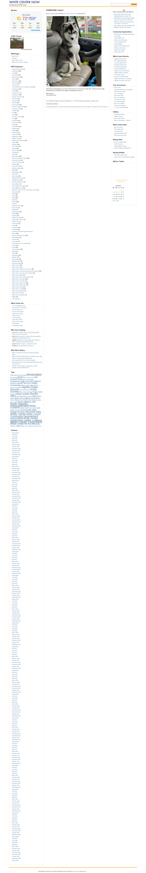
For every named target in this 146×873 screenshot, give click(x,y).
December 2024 (16, 472)
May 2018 (14, 628)
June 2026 (15, 436)
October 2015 (15, 690)
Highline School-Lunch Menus (122, 70)
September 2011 (16, 787)
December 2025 (16, 448)
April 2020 (14, 583)
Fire (13, 112)
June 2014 (15, 722)
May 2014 (14, 723)
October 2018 (15, 619)
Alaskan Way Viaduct (17, 69)
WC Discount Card (17, 309)
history (14, 142)
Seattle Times (15, 221)
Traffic (13, 247)
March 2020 (15, 585)
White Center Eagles (17, 275)
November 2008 (16, 854)
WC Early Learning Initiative (121, 76)
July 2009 (14, 838)
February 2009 (16, 848)
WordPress (75, 871)
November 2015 (16, 688)
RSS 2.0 (72, 100)
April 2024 (14, 488)
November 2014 (16, 712)
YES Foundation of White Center (33, 426)
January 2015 (15, 708)
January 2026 (15, 446)
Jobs (13, 154)
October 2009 (15, 832)
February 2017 (16, 658)
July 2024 (14, 482)
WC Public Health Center (120, 155)
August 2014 (15, 718)
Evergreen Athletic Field (120, 133)
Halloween (14, 128)
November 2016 (16, 664)
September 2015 (16, 692)
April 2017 (14, 654)
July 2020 (14, 577)
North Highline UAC (17, 188)
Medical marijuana (16, 168)
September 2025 (16, 454)
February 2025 (16, 468)
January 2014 (15, 731)
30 (123, 198)
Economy (14, 98)
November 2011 (16, 783)
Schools (14, 215)
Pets (13, 199)
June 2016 (15, 674)
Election (14, 102)
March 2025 (15, 466)
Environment (15, 104)
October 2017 (15, 642)
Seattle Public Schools (18, 219)
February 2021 (16, 563)
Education (14, 100)
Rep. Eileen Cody (118, 95)
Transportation (16, 249)
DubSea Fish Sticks (17, 96)
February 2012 (16, 777)
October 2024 (15, 476)
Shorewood (15, 223)
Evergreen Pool (16, 108)
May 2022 (14, 533)
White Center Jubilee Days (19, 283)
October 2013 (15, 737)
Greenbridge (15, 126)
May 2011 (14, 795)
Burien (13, 79)
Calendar (14, 58)
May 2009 (14, 842)
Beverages (15, 75)
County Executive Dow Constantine (123, 89)
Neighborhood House (17, 178)
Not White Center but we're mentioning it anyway (24, 190)
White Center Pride (17, 292)
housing (14, 148)
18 (115, 196)
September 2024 (16, 478)
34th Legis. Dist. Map (119, 91)
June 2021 (15, 555)
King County (15, 156)
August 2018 (15, 623)
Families (14, 110)
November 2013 (16, 735)
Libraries (14, 164)
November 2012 (16, 759)
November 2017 (16, 640)
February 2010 (16, 824)
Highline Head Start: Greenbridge (122, 78)
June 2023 (15, 508)
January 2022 (15, 541)
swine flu (14, 239)
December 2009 (16, 828)
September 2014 (16, 716)
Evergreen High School (18, 106)
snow (22, 410)
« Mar (113, 200)
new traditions (15, 184)
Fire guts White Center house (25, 345)
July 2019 (14, 601)
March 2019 (15, 609)
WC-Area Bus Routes (18, 311)
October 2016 (15, 666)
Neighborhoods (16, 180)
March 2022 (15, 537)
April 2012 (14, 773)
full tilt (16, 383)
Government (15, 122)
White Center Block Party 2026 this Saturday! (23, 360)
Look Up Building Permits (18, 305)
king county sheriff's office (24, 394)
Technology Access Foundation (20, 243)
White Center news (17, 289)
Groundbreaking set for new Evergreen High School (60, 106)
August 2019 (15, 599)
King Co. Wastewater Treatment (122, 120)
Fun (13, 118)
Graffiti (13, 124)
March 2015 (15, 704)
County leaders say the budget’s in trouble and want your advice (90, 106)
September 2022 (16, 525)
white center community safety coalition (22, 273)
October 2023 (15, 500)
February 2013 (16, 753)
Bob (86, 871)
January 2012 (15, 779)
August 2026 (15, 432)
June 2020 (15, 579)
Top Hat (14, 245)
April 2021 (14, 559)
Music (13, 174)
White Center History (17, 321)
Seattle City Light (16, 217)
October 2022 (15, 524)
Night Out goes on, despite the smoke (27, 343)
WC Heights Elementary (120, 60)
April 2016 (14, 678)
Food (13, 114)
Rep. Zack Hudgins (119, 103)
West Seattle (15, 259)
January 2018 (15, 636)
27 (118, 198)
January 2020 (15, 589)
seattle (22, 408)
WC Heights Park (118, 129)
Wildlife (14, 296)
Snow (13, 225)
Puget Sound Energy (119, 118)
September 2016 (16, 668)
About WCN (15, 56)
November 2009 (16, 830)
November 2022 (16, 521)
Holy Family (15, 146)
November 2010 (16, 807)
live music (29, 396)
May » (117, 200)
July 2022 (14, 529)
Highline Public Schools (24, 388)
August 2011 (15, 789)
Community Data (16, 317)
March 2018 (15, 632)
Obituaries (14, 192)
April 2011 (14, 797)
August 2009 (15, 836)
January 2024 (15, 494)
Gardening (15, 120)
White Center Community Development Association (25, 271)
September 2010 (16, 811)
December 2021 (16, 543)
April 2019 (14, 607)
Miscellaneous (15, 172)
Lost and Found (16, 166)
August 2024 (15, 480)
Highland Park (15, 136)
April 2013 (14, 749)
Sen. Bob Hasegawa (119, 101)
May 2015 (14, 700)
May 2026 (14, 438)
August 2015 (15, 694)
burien (21, 377)
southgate (14, 229)
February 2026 (16, 444)
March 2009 (15, 846)
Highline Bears (16, 138)
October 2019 (15, 595)
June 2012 (15, 769)
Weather (14, 257)
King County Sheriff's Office (19, 158)
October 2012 (15, 761)
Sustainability (15, 237)
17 (113, 196)
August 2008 (15, 860)
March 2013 (15, 751)
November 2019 (16, 593)
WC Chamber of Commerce (19, 307)
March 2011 (15, 799)
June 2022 (15, 531)
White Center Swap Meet (18, 294)
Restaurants (15, 211)
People (14, 197)
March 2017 (15, 656)
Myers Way (15, 176)
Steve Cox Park (118, 127)
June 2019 (15, 603)
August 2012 (15, 765)
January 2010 (15, 826)
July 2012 (14, 767)
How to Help (15, 150)
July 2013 (14, 743)
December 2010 (16, 805)
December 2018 (16, 615)
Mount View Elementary (120, 66)
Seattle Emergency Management (122, 148)
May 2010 (14, 818)
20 (118, 196)
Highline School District (18, 140)
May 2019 (14, 605)
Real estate (15, 207)
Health (13, 130)
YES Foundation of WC (120, 42)
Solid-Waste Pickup (119, 114)
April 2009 (14, 844)
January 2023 (15, 518)
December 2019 (16, 591)
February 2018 (16, 634)
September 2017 (16, 644)
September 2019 (16, 597)
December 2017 (16, 638)
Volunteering (15, 255)
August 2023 (15, 504)
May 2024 (14, 486)
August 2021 (15, 551)
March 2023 (15, 514)
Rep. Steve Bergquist (119, 105)
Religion (14, 209)
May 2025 (14, 462)
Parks (13, 195)
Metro (13, 170)
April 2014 (14, 725)
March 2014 (15, 727)
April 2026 (14, 440)
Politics (14, 201)
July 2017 (14, 648)
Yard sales (15, 298)
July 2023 (14, 506)
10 (113, 194)
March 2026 (15, 442)
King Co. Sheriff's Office (120, 142)
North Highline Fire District (19, 186)
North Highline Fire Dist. (120, 146)
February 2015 (16, 706)
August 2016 (15, 670)
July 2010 (14, 815)
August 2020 (15, 575)
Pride (13, 203)
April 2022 (14, 535)
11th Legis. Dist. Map (119, 99)
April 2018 (14, 630)
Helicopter (14, 132)
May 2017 (14, 652)
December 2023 (16, 496)
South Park (15, 227)
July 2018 (14, 624)
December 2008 (16, 852)
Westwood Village (16, 263)
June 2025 (15, 460)
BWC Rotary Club (119, 52)
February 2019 (16, 611)
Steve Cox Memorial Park (18, 235)
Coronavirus (15, 89)
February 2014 (16, 729)
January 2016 (15, 684)
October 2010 (15, 809)
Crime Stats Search (17, 319)
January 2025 (15, 470)
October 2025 (15, 452)
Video (13, 253)
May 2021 (14, 557)
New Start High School (18, 182)
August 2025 (15, 456)
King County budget (25, 392)
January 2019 (15, 613)
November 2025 (16, 450)
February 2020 (16, 587)
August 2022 (15, 527)
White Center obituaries (18, 291)
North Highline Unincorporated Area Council (22, 405)
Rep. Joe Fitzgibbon (119, 97)
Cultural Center (16, 93)
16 (123, 194)
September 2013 (16, 739)
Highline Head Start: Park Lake (122, 80)
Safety (13, 213)
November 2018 (16, 617)
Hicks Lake (15, 134)
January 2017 (15, 660)
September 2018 (16, 620)
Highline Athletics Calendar (121, 72)
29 (121, 198)
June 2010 (15, 817)
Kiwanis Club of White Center (121, 46)
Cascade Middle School (120, 62)
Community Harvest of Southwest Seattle (22, 87)
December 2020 (16, 567)
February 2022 (16, 539)
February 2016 (16, 682)
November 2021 (16, 545)
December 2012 (16, 757)
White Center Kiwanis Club (19, 285)
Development (15, 94)
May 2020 (14, 581)
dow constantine (28, 379)
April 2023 (14, 512)
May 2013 (14, 747)
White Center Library (17, 287)
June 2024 (15, 484)
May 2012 (14, 771)
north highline (14, 398)
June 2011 (14, 793)
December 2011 (16, 781)
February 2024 (16, 492)
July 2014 (14, 719)
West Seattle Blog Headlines (123, 12)
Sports (13, 233)
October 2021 (15, 547)
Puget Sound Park (16, 205)
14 (120, 194)
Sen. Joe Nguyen (118, 93)
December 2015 (16, 686)
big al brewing (13, 377)
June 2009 (15, 840)
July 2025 (14, 458)
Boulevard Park (16, 77)
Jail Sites (14, 152)
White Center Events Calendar (20, 62)
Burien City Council (29, 377)
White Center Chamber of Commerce (21, 269)
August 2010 (15, 813)
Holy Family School (25, 390)
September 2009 (16, 834)
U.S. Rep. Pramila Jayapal (121, 107)
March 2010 (15, 822)
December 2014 (16, 710)
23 (123, 196)
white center (18, 414)
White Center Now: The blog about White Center (25, 3)
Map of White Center (17, 60)
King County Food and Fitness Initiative (124, 157)
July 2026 (14, 434)
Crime (13, 91)
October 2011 (15, 785)
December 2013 (16, 733)
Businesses (15, 81)
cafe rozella (15, 83)
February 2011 (16, 801)
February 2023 (16, 516)
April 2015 (14, 702)
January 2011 (15, 803)
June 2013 (15, 745)
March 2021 (15, 561)
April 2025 (14, 464)
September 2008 (16, 858)
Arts (13, 73)
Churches (14, 85)
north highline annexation (30, 398)
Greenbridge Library (17, 325)
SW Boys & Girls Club (120, 48)
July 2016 (14, 672)
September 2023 (16, 502)
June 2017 (15, 650)
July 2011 (14, 791)
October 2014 (15, 714)
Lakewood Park (16, 160)
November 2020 (16, 569)
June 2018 (15, 626)
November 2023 (16, 498)
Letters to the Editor (17, 162)
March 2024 (15, 490)
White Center (15, 265)
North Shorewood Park (120, 135)
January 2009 (15, 850)
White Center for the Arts (18, 281)
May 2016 (14, 676)
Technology (15, 241)
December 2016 (16, 662)
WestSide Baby (16, 261)
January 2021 (15, 565)
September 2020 (16, 573)
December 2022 (16, 520)
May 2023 (14, 510)
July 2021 (14, 553)
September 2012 (16, 763)
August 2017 (15, 646)
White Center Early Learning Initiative (21, 277)
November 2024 (16, 474)
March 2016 (15, 680)
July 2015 (14, 696)
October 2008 (15, 856)
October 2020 (15, 571)
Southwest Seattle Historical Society (21, 231)
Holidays (14, 144)
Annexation (15, 71)
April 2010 (14, 821)
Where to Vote (16, 315)
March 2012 (15, 775)
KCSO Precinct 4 (118, 144)
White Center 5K (16, 267)
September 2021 (16, 549)
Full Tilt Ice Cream (16, 116)
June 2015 (15, 698)
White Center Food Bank (18, 279)
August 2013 (15, 741)
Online (13, 193)
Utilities (14, 251)
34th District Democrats (18, 375)
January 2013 (15, 755)
